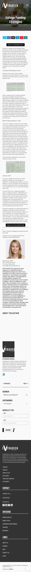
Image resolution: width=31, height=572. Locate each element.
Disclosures (6, 476)
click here (15, 220)
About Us (5, 543)
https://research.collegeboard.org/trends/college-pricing (15, 232)
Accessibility (6, 481)
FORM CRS (5, 470)
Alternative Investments (10, 524)
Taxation (5, 527)
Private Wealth (7, 517)
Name (4, 413)
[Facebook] (9, 37)
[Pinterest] (21, 37)
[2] (12, 196)
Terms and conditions (8, 478)
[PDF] (26, 37)
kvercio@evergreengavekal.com (11, 265)
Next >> (26, 383)
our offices (6, 498)
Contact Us (6, 553)
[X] (5, 37)
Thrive (11, 569)
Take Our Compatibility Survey (15, 45)
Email (4, 420)
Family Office (6, 521)
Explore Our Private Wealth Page (15, 225)
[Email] (13, 37)
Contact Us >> (7, 494)
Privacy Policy (6, 473)
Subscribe (8, 430)
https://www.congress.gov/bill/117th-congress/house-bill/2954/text (13, 236)
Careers (5, 546)
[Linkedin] (17, 37)
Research (5, 530)
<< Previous (6, 383)
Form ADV (5, 467)
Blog (4, 549)
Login (4, 556)
